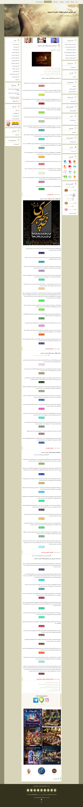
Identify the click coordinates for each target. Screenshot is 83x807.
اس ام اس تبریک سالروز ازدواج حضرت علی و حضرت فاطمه (48, 684)
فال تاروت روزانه (16, 44)
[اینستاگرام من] (45, 790)
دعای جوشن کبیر (73, 120)
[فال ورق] (33, 755)
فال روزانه (61, 2)
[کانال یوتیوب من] (31, 790)
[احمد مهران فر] (55, 41)
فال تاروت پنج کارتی (15, 60)
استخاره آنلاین (55, 2)
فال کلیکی (74, 132)
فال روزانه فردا (16, 144)
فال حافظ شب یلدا (16, 116)
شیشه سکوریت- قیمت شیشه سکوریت (14, 93)
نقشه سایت (36, 797)
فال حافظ (72, 2)
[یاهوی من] (55, 790)
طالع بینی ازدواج (73, 111)
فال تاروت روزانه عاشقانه (14, 74)
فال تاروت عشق (16, 71)
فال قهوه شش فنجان (72, 92)
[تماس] (41, 790)
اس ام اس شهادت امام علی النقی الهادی (51, 682)
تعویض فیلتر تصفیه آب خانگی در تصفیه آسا (14, 89)
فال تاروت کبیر (16, 47)
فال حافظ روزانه (16, 113)
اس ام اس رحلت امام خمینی (71, 50)
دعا (75, 123)
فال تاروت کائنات (16, 50)
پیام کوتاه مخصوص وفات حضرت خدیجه (51, 73)
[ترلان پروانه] (41, 41)
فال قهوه (74, 86)
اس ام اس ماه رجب (55, 689)
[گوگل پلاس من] (34, 790)
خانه (76, 2)
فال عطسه (17, 135)
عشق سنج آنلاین (73, 142)
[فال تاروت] (51, 718)
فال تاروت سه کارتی (15, 55)
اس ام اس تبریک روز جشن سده (70, 47)
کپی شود (41, 85)
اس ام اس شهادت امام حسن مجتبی (52, 686)
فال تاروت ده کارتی (15, 69)
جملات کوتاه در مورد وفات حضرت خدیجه (51, 71)
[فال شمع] (33, 737)
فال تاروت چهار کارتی (15, 58)
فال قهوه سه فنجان (72, 89)
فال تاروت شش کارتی (15, 63)
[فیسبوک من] (48, 790)
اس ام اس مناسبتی (48, 2)
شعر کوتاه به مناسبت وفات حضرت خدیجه (51, 70)
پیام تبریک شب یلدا (15, 119)
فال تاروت (67, 2)
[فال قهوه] (51, 737)
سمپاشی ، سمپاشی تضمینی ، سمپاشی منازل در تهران (14, 97)
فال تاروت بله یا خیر (15, 77)
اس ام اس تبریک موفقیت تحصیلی (52, 691)
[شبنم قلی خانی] (28, 41)
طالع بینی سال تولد (72, 213)
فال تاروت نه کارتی (15, 66)
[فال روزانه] (33, 718)
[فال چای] (51, 755)
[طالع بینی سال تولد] (70, 199)
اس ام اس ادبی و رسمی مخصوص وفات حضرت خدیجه (49, 75)
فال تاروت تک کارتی (15, 52)
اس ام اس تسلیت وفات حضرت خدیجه (62, 12)
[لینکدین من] (28, 790)
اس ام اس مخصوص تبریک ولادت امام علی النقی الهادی (49, 687)
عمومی (53, 779)
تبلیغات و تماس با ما (39, 2)
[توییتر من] (38, 790)
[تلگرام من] (51, 790)
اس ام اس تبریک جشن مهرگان (70, 55)
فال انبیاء (74, 77)
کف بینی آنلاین (73, 101)
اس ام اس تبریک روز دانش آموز (70, 44)
